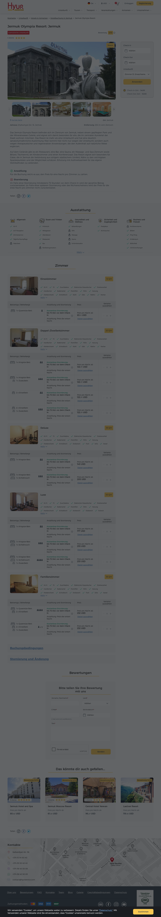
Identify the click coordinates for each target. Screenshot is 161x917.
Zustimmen (143, 912)
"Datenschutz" (106, 910)
